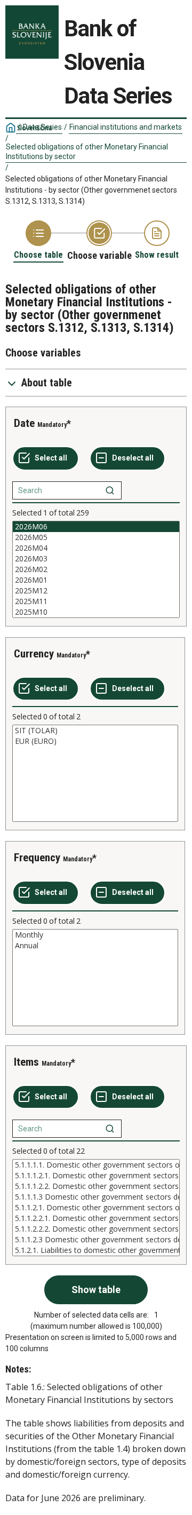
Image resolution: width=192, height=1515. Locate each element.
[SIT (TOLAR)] (95, 730)
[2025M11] (96, 601)
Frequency (37, 857)
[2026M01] (96, 580)
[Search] (110, 490)
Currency (34, 653)
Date (24, 423)
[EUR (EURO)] (95, 741)
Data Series (42, 127)
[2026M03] (96, 558)
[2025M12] (96, 590)
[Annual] (95, 945)
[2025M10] (96, 612)
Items (26, 1062)
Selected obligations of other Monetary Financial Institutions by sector (87, 151)
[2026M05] (96, 537)
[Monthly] (95, 935)
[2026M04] (96, 548)
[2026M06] (96, 526)
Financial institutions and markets (125, 127)
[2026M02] (96, 569)
